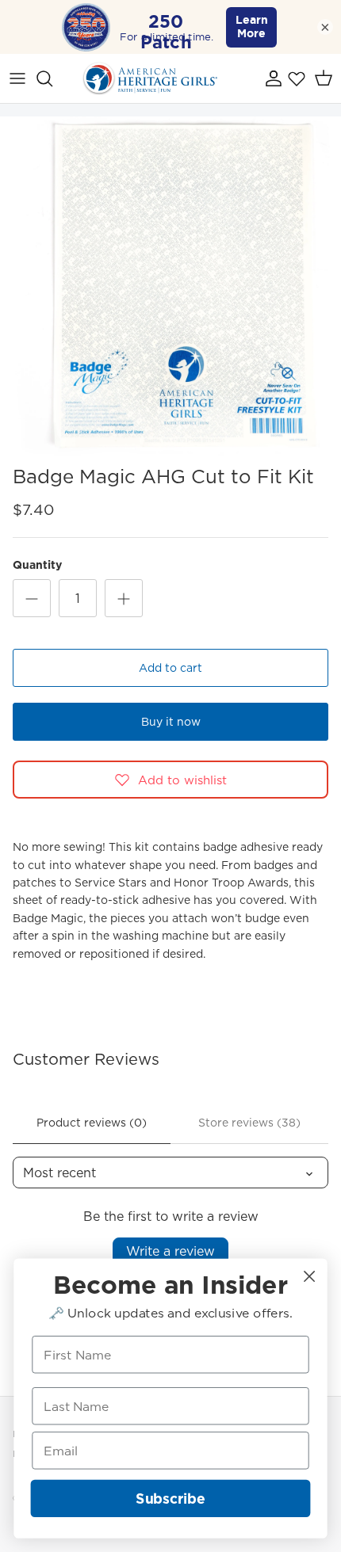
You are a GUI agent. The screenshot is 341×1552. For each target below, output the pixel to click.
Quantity (37, 565)
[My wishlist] (296, 78)
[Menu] (17, 78)
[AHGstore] (149, 78)
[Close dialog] (309, 1276)
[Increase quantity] (124, 598)
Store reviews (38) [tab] (249, 1123)
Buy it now (171, 722)
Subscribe (170, 1498)
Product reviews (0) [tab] (91, 1123)
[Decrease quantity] (32, 598)
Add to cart (170, 668)
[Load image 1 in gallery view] (170, 286)
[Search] (52, 78)
